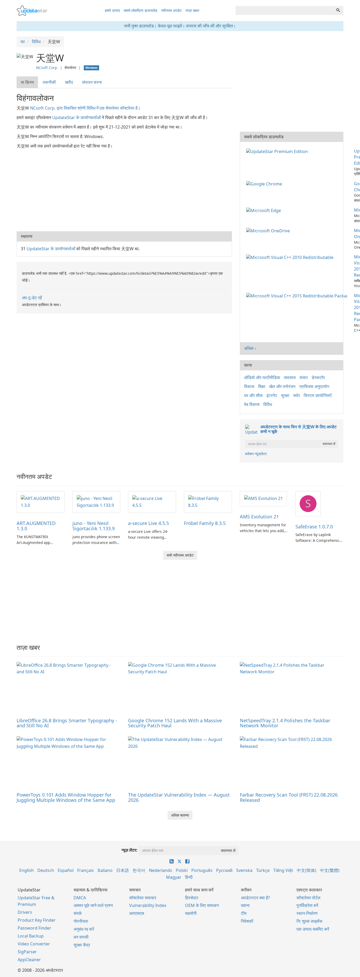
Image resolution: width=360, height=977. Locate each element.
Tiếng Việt (283, 870)
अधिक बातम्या (180, 815)
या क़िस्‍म (27, 82)
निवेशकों (247, 921)
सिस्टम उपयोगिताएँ (318, 395)
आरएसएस (136, 913)
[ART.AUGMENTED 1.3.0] (40, 501)
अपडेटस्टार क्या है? (255, 898)
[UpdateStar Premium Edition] (278, 151)
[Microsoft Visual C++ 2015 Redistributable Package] (297, 295)
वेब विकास (252, 404)
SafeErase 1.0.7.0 (314, 526)
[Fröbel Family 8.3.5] (208, 501)
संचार (303, 377)
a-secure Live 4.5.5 (148, 523)
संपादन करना (92, 82)
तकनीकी (49, 82)
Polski (182, 870)
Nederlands (160, 870)
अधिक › (250, 348)
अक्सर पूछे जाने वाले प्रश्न (93, 905)
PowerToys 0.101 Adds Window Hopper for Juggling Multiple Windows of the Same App (66, 797)
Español (66, 870)
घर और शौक (253, 395)
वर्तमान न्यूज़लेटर (256, 453)
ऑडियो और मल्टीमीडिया (262, 377)
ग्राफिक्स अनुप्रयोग (314, 386)
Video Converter (34, 944)
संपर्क (78, 913)
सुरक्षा (285, 395)
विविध (267, 404)
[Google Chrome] (265, 183)
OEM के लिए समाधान (202, 905)
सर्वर (296, 395)
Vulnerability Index (147, 905)
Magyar (173, 877)
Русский (224, 870)
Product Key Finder (37, 920)
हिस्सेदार (191, 898)
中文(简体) (306, 870)
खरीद (69, 82)
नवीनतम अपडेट (171, 10)
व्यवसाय (290, 377)
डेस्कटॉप (318, 377)
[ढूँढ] (338, 10)
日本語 (122, 870)
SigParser (27, 952)
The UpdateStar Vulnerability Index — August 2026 (179, 797)
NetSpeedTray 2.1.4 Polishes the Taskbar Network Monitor (285, 723)
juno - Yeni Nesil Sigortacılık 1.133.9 (93, 526)
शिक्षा (261, 386)
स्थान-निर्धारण (307, 913)
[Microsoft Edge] (264, 210)
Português (201, 870)
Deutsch (45, 870)
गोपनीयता (81, 921)
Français (85, 870)
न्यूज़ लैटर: (129, 850)
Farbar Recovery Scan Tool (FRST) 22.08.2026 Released (289, 797)
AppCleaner (29, 960)
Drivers (25, 912)
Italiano (105, 870)
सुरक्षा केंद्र (82, 945)
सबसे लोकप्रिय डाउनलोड (140, 10)
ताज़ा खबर (192, 10)
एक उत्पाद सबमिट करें (312, 929)
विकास (249, 386)
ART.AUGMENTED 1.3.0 (36, 526)
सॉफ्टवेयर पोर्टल (308, 898)
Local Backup (31, 936)
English (26, 870)
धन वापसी (81, 937)
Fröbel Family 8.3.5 (205, 523)
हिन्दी (189, 877)
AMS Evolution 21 (259, 516)
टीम (243, 913)
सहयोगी (191, 913)
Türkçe (263, 870)
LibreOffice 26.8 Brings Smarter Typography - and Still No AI (67, 723)
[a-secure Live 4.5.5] (152, 501)
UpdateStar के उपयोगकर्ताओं (76, 117)
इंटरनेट (271, 395)
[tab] (27, 82)
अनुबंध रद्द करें (84, 929)
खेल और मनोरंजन (282, 386)
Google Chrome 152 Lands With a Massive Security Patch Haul (175, 723)
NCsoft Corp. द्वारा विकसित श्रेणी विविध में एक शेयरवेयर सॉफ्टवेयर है (84, 108)
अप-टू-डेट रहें (32, 298)
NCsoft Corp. (47, 67)
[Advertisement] (124, 189)
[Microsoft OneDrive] (269, 230)
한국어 (139, 870)
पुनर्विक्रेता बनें (307, 905)
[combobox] (284, 10)
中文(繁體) (329, 870)
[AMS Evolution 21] (263, 498)
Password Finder (34, 928)
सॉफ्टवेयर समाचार (142, 898)
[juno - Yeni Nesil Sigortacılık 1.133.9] (96, 501)
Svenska (244, 870)
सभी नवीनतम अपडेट (180, 555)
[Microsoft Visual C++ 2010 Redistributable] (290, 257)
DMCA (80, 898)
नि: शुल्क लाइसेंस (309, 921)
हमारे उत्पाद (112, 10)
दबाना (245, 905)
